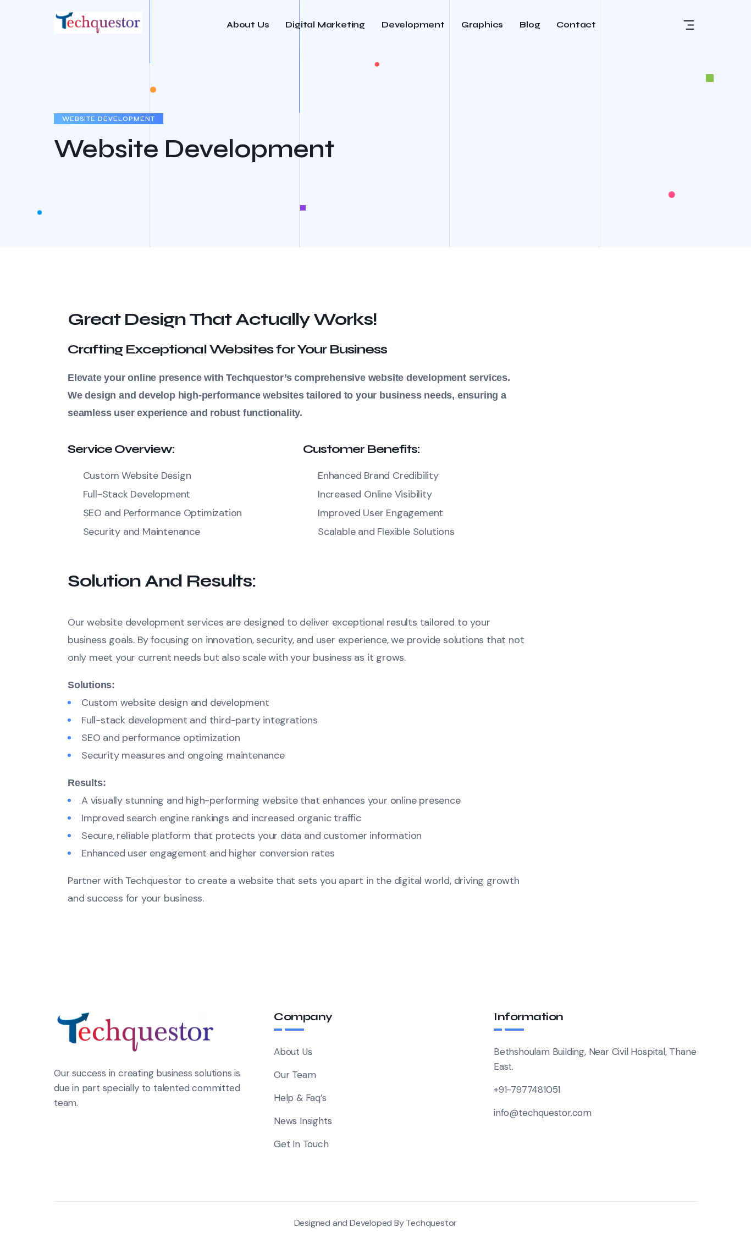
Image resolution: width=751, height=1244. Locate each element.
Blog (530, 25)
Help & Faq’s (300, 1098)
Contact (576, 25)
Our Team (295, 1075)
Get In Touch (301, 1144)
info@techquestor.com (543, 1113)
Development (413, 25)
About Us (248, 25)
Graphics (482, 25)
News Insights (303, 1121)
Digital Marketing (325, 25)
